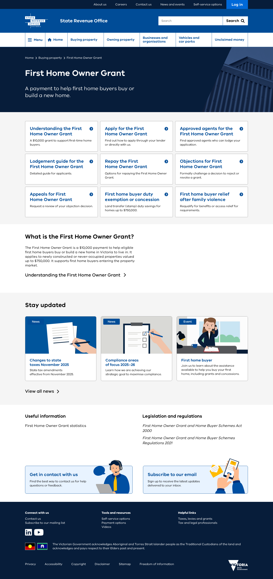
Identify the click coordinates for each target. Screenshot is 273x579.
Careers (121, 4)
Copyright (78, 564)
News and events (172, 4)
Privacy (30, 564)
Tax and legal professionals (197, 523)
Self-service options (208, 4)
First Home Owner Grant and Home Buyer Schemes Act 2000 (192, 428)
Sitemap (125, 564)
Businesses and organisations (155, 40)
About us (100, 4)
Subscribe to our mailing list (45, 523)
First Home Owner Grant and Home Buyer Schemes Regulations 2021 (188, 440)
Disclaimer (102, 564)
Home (29, 58)
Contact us (144, 4)
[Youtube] (38, 532)
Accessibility (53, 564)
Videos (106, 527)
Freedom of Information (157, 564)
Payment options (114, 523)
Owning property (121, 39)
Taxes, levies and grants (195, 519)
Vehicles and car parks (189, 40)
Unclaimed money (229, 39)
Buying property (84, 39)
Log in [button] (237, 4)
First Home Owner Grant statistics (55, 425)
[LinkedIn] (28, 532)
